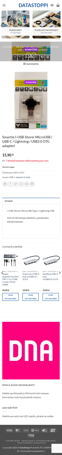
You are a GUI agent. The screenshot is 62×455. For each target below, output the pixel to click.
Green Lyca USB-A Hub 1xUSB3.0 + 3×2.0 (30, 276)
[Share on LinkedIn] (32, 184)
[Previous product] (33, 55)
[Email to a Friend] (21, 184)
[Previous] (2, 278)
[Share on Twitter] (15, 184)
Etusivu (7, 46)
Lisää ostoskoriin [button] (10, 297)
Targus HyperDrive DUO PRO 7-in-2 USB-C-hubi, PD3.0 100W (10, 279)
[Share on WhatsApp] (5, 184)
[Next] (59, 278)
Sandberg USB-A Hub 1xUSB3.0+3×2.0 (50, 276)
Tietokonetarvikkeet (29, 46)
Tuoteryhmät (13, 441)
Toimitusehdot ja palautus (31, 443)
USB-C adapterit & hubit (32, 49)
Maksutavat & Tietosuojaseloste (39, 441)
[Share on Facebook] (10, 184)
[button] (4, 5)
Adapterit (52, 46)
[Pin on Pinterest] (26, 184)
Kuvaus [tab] (9, 201)
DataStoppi (31, 5)
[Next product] (28, 55)
